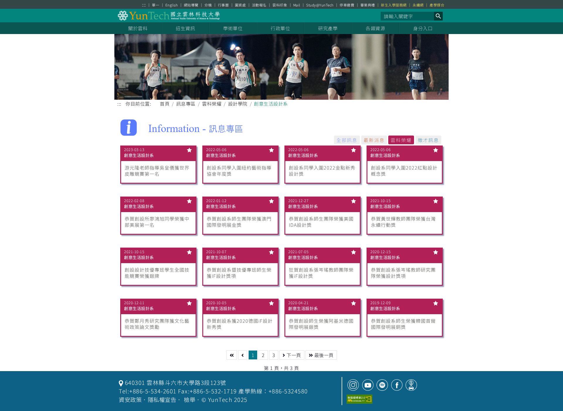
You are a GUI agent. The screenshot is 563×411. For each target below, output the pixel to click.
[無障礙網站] (359, 399)
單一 (155, 5)
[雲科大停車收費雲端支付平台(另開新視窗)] (411, 385)
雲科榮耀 (211, 103)
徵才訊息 (428, 139)
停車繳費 (347, 5)
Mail (296, 5)
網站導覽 (191, 5)
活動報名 (259, 5)
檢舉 (189, 399)
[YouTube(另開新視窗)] (367, 385)
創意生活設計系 (139, 155)
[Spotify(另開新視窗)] (382, 385)
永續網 (418, 5)
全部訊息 (346, 139)
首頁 (164, 103)
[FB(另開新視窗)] (396, 385)
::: (144, 4)
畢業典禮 (367, 5)
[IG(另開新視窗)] (353, 385)
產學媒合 (437, 5)
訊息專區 (186, 103)
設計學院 (237, 103)
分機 (208, 5)
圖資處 (240, 5)
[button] (438, 16)
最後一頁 (323, 355)
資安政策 (130, 399)
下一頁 (293, 355)
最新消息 (374, 139)
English (171, 5)
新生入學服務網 (394, 5)
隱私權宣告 (162, 399)
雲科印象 (279, 5)
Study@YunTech (320, 5)
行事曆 (223, 5)
